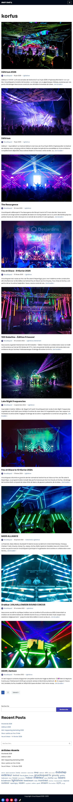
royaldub (28, 783)
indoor (29, 778)
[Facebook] (3, 800)
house (14, 778)
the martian (52, 783)
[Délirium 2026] (36, 45)
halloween (4, 778)
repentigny (14, 783)
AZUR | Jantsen (9, 671)
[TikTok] (20, 800)
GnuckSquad (8, 75)
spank (38, 783)
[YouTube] (11, 800)
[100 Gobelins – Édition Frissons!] (36, 310)
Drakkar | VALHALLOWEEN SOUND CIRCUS (23, 605)
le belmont (6, 781)
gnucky (55, 775)
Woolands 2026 (6, 724)
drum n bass (52, 772)
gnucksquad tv (42, 775)
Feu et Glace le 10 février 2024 (17, 470)
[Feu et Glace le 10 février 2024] (36, 443)
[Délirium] (36, 111)
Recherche (5, 706)
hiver (10, 778)
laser (55, 778)
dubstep (60, 772)
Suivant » (16, 692)
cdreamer (24, 772)
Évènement (37, 341)
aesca (3, 772)
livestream (29, 780)
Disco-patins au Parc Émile (10, 733)
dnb (46, 772)
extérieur (6, 775)
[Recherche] (70, 743)
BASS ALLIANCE (9, 536)
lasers (61, 778)
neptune (66, 781)
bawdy (18, 773)
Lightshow (26, 75)
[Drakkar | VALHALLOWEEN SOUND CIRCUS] (36, 578)
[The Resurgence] (36, 178)
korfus (51, 778)
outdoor (5, 783)
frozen (31, 775)
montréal (43, 780)
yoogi (63, 783)
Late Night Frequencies (13, 401)
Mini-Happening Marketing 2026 (12, 730)
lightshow (17, 780)
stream (44, 783)
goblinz (62, 775)
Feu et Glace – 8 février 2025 (16, 271)
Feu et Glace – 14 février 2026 (11, 737)
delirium (41, 772)
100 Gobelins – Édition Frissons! (18, 337)
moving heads (58, 781)
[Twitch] (15, 800)
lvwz (35, 781)
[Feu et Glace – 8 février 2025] (36, 244)
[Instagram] (7, 800)
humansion (21, 778)
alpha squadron (10, 772)
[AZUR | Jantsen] (36, 644)
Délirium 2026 (8, 72)
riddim (22, 783)
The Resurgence (9, 204)
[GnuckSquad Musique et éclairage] (6, 2)
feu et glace (24, 775)
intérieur (38, 778)
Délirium (6, 138)
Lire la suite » (58, 84)
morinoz (51, 781)
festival (16, 775)
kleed (45, 778)
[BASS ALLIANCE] (36, 509)
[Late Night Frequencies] (36, 375)
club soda (30, 772)
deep (36, 772)
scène (34, 783)
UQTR (58, 783)
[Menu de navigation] (69, 2)
